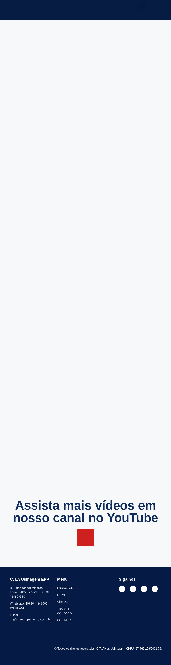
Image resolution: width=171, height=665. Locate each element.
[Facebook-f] (122, 589)
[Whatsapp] (155, 589)
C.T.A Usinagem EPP (29, 579)
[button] (142, 6)
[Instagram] (133, 589)
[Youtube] (85, 537)
